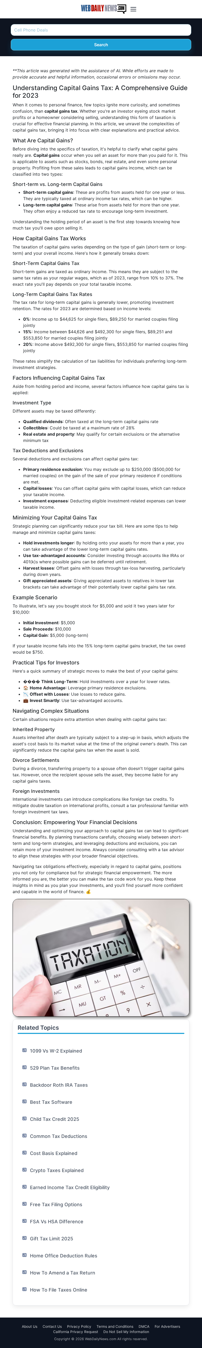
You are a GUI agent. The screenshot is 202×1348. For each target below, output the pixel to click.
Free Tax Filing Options (56, 1204)
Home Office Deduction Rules (63, 1255)
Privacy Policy (79, 1326)
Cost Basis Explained (53, 1153)
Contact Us (52, 1326)
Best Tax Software (51, 1102)
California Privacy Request (75, 1332)
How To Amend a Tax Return (62, 1273)
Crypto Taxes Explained (57, 1170)
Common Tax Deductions (58, 1136)
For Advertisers (167, 1326)
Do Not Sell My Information (126, 1332)
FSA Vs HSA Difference (56, 1221)
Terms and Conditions (115, 1326)
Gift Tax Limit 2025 (51, 1238)
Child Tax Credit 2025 (54, 1119)
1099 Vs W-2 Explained (56, 1051)
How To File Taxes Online (58, 1290)
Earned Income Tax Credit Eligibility (70, 1187)
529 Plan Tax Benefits (55, 1068)
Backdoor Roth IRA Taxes (59, 1085)
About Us (29, 1326)
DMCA (144, 1326)
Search (101, 44)
